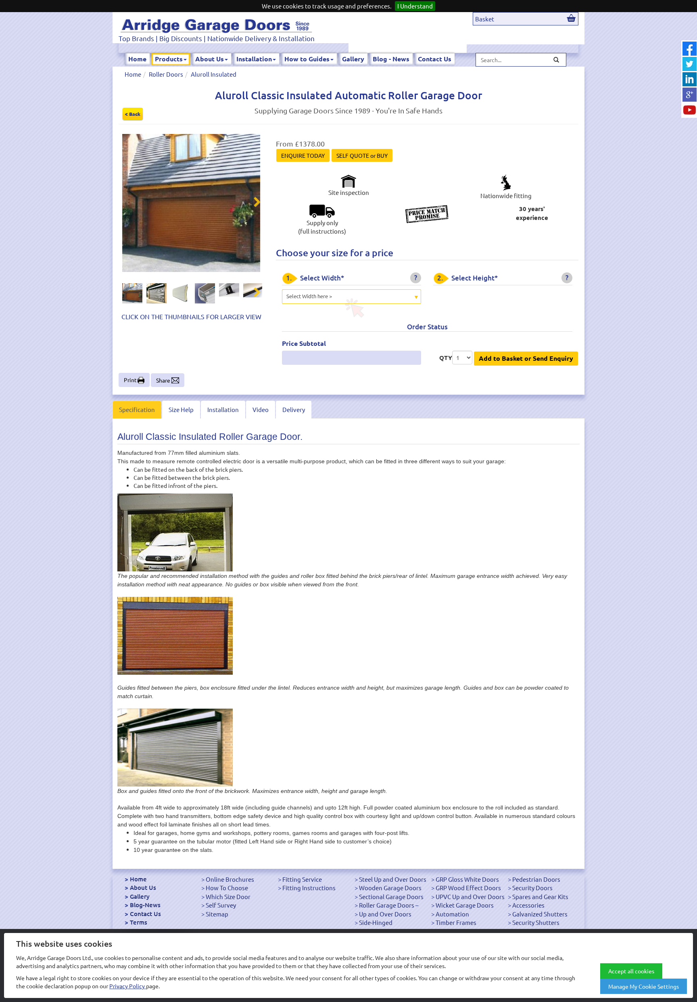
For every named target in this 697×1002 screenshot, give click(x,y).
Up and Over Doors (385, 914)
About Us (209, 58)
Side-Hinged (375, 922)
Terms (138, 922)
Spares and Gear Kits (540, 896)
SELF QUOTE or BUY (362, 155)
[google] (689, 95)
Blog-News (145, 905)
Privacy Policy (127, 985)
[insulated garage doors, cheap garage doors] (216, 24)
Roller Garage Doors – (388, 905)
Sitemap (217, 914)
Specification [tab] (137, 409)
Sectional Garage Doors (391, 896)
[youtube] (689, 110)
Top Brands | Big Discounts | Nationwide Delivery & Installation (217, 38)
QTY (445, 358)
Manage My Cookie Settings (643, 986)
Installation (254, 58)
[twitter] (689, 64)
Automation (452, 914)
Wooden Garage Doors (390, 887)
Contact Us (434, 58)
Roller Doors (166, 74)
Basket (484, 19)
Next (252, 203)
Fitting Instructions (309, 887)
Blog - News (391, 58)
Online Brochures (230, 879)
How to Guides (307, 58)
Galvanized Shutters (540, 914)
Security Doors (532, 887)
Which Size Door (228, 896)
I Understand (415, 6)
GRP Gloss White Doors (467, 879)
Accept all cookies (631, 971)
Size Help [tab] (181, 409)
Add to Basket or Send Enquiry (526, 358)
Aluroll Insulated (213, 74)
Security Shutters (535, 922)
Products (169, 58)
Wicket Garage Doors (465, 905)
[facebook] (689, 49)
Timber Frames (456, 922)
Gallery (353, 58)
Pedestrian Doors (536, 879)
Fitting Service (302, 879)
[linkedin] (689, 79)
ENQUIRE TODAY (303, 155)
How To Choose (227, 887)
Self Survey (221, 905)
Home (137, 58)
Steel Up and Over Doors (392, 879)
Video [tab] (261, 409)
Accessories (528, 905)
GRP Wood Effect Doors (468, 887)
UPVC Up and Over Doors (470, 896)
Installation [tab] (223, 409)
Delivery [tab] (293, 409)
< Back (132, 114)
